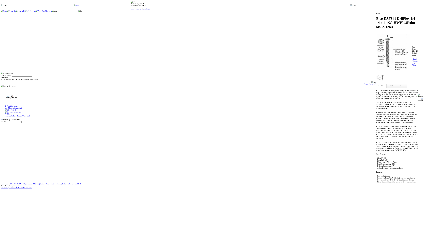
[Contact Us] (20, 11)
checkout (146, 9)
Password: (4, 77)
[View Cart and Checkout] (44, 11)
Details (392, 86)
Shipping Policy (38, 184)
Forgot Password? (370, 84)
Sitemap (71, 184)
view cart (139, 9)
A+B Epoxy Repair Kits (13, 108)
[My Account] (30, 11)
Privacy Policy (62, 184)
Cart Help (78, 184)
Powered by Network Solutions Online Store (16, 188)
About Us (9, 184)
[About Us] (11, 11)
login (132, 9)
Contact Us (18, 184)
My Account (27, 184)
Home (3, 184)
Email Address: (6, 75)
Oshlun (7, 114)
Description (381, 86)
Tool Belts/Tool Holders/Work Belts (17, 116)
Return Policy (50, 184)
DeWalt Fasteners (11, 106)
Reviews (402, 86)
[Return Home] (76, 5)
